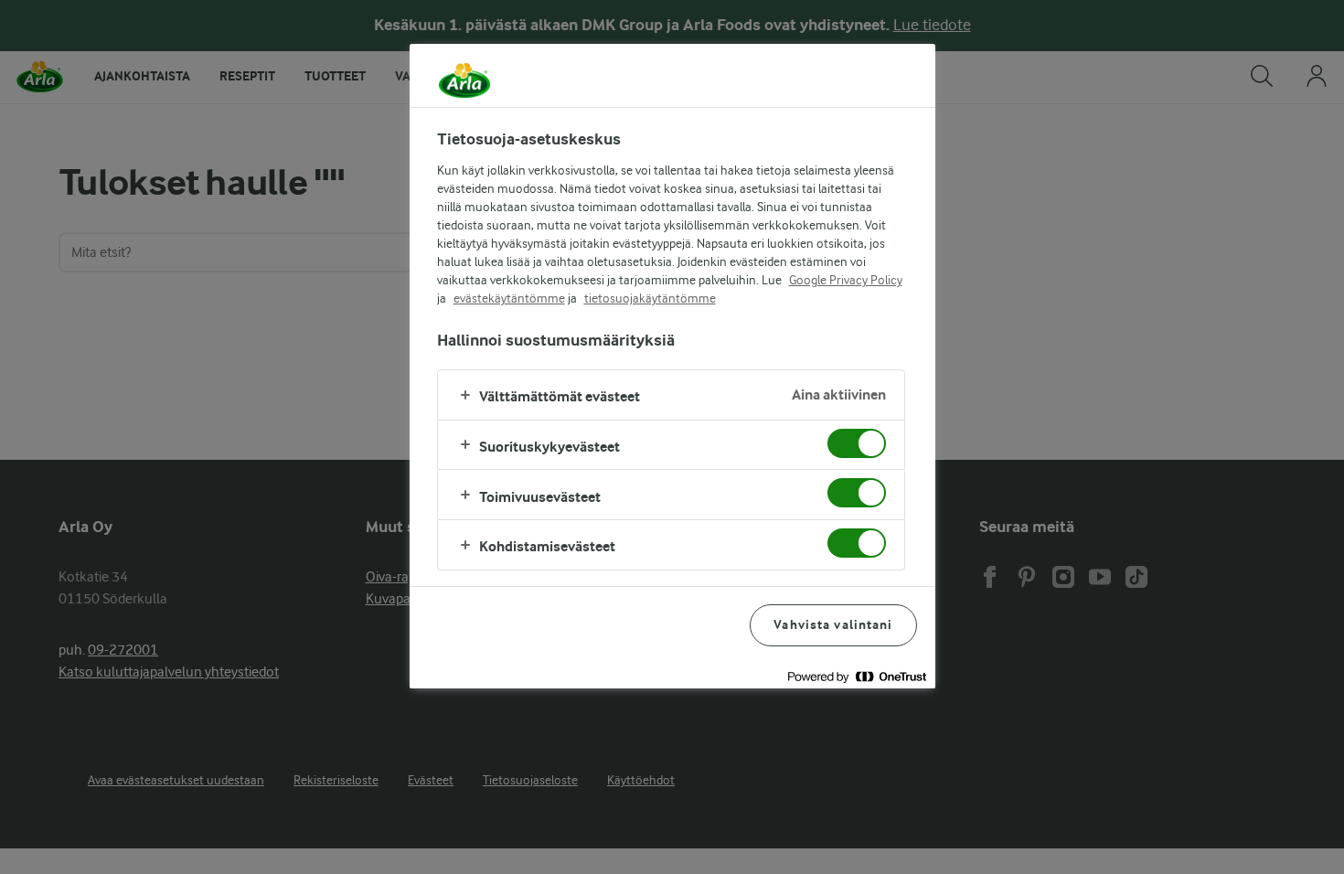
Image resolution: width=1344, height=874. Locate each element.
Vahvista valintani (832, 625)
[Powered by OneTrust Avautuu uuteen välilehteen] (856, 677)
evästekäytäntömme (509, 298)
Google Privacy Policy (845, 279)
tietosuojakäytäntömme (650, 298)
